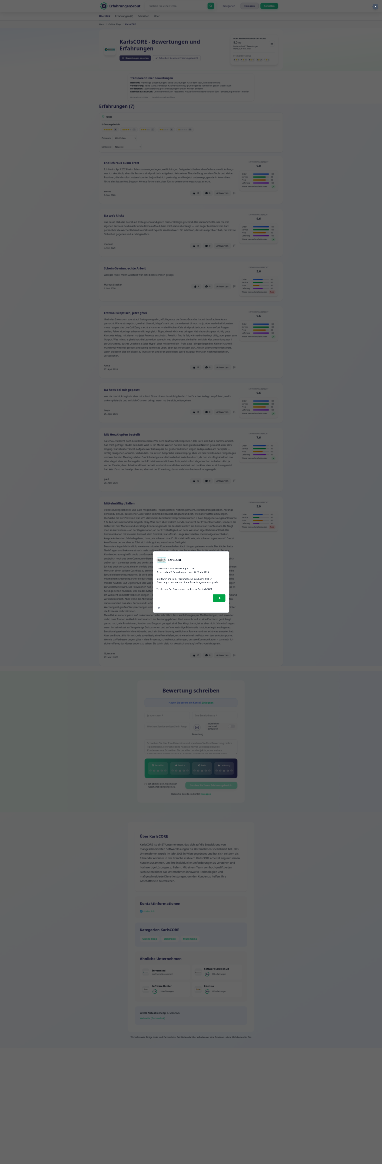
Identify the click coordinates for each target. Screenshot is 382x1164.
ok (219, 598)
